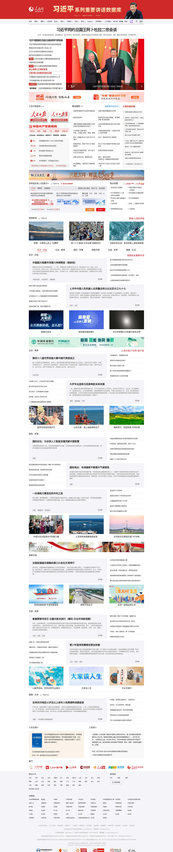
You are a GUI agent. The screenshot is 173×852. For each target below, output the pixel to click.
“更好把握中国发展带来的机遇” (120, 454)
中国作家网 (57, 818)
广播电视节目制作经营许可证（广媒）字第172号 (103, 836)
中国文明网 (131, 803)
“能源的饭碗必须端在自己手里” (133, 112)
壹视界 (57, 131)
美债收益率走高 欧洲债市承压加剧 (40, 470)
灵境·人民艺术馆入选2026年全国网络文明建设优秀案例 (109, 751)
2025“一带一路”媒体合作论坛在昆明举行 (45, 755)
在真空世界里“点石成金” (106, 150)
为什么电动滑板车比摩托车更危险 (121, 720)
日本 (111, 778)
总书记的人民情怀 (117, 187)
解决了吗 (94, 188)
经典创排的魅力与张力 (117, 636)
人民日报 (33, 727)
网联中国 (96, 250)
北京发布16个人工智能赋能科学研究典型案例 (43, 296)
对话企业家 (36, 279)
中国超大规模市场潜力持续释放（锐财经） (54, 262)
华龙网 (43, 814)
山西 (48, 778)
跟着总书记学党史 (87, 15)
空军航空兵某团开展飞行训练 (127, 537)
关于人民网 (52, 825)
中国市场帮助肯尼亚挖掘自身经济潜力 (122, 449)
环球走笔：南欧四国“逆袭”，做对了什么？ (123, 444)
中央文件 (98, 15)
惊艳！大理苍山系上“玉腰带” (46, 243)
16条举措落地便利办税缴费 (118, 265)
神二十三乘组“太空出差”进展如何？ (86, 243)
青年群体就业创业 (117, 209)
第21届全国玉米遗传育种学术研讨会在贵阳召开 (125, 580)
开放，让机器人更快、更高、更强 (84, 133)
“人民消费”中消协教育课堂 (45, 719)
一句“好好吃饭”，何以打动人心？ (134, 164)
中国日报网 (81, 806)
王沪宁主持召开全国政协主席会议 (41, 52)
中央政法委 (69, 799)
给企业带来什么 (52, 77)
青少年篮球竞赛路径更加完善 (85, 645)
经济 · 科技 (42, 250)
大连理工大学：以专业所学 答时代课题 (41, 381)
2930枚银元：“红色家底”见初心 (49, 161)
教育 (36, 350)
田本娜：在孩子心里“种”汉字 (38, 397)
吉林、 (96, 193)
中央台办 (80, 799)
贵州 (98, 781)
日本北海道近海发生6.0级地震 (38, 475)
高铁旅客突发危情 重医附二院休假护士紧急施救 (125, 575)
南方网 (129, 814)
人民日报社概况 (42, 825)
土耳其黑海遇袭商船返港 (86, 537)
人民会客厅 (44, 279)
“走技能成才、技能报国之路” (119, 355)
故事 (44, 131)
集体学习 (48, 135)
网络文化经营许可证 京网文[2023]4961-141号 (72, 839)
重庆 (86, 781)
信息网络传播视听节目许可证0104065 (47, 839)
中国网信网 (118, 803)
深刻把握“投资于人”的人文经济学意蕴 (51, 141)
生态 (76, 305)
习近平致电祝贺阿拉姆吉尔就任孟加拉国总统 (45, 44)
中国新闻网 (94, 806)
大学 (83, 401)
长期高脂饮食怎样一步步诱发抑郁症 (121, 710)
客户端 (115, 21)
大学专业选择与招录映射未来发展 (87, 384)
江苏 (86, 778)
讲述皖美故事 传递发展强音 (46, 605)
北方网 (117, 814)
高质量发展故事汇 (86, 332)
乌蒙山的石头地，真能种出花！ (83, 157)
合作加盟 (89, 825)
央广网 (68, 810)
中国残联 (31, 818)
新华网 (31, 806)
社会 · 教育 (60, 250)
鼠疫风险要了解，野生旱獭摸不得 (39, 306)
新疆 (67, 785)
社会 (31, 350)
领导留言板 (34, 183)
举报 (125, 21)
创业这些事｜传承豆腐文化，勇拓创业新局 (123, 570)
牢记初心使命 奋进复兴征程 (118, 199)
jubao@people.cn (105, 829)
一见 (50, 131)
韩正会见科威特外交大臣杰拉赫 (40, 55)
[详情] (96, 745)
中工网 (55, 810)
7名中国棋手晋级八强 (36, 662)
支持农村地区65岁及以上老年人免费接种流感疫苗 (58, 702)
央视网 (43, 806)
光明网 (55, 806)
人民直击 (132, 209)
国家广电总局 (69, 803)
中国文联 (43, 818)
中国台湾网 (106, 810)
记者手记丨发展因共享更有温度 (108, 159)
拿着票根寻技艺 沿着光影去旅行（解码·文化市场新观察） (62, 619)
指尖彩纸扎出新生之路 (117, 365)
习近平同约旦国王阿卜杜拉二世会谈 (86, 30)
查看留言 (89, 209)
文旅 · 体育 (113, 250)
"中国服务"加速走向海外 (37, 77)
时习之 (32, 131)
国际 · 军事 (78, 250)
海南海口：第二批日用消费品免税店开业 (107, 86)
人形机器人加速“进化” (80, 130)
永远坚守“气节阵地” (116, 490)
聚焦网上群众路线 (84, 188)
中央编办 (93, 799)
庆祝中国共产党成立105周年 (135, 189)
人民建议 (43, 183)
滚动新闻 (77, 401)
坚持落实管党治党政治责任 (47, 146)
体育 (43, 635)
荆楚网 (92, 814)
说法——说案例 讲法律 (136, 203)
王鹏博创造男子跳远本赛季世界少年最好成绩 (43, 652)
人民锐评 (49, 21)
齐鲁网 (55, 814)
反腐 (34, 156)
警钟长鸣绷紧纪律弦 (45, 156)
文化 (34, 635)
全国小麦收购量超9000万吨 (107, 111)
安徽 (98, 778)
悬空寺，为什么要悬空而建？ (133, 146)
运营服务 (81, 825)
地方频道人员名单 (34, 789)
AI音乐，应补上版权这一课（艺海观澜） (123, 631)
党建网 (105, 818)
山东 (42, 781)
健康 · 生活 (131, 250)
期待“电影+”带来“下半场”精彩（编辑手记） (123, 616)
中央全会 (32, 135)
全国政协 (43, 803)
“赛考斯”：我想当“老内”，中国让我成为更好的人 (134, 119)
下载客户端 (56, 183)
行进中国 (114, 203)
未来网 (129, 810)
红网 (67, 814)
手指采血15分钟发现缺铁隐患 (119, 715)
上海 (80, 778)
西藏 (36, 785)
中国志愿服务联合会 (84, 818)
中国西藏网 (118, 810)
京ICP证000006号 (112, 839)
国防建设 (40, 510)
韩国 (119, 778)
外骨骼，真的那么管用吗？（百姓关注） (123, 699)
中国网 (105, 806)
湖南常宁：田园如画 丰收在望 (127, 427)
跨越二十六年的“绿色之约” (118, 459)
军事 (36, 434)
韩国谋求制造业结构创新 (37, 485)
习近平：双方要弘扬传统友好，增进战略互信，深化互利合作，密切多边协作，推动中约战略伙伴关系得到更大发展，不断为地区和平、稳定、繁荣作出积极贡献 (82, 35)
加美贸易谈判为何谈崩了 (37, 480)
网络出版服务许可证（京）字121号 (96, 839)
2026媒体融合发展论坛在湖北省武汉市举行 (46, 752)
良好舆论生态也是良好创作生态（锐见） (123, 621)
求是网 (31, 810)
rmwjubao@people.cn (112, 832)
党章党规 (56, 135)
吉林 (67, 778)
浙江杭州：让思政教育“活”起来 (38, 391)
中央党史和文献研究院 (134, 799)
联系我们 (132, 825)
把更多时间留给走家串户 (118, 360)
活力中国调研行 (134, 198)
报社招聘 (60, 825)
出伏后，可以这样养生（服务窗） (121, 705)
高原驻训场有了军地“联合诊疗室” (120, 496)
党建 (34, 146)
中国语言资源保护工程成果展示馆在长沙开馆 (124, 626)
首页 (30, 21)
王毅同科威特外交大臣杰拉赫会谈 (84, 111)
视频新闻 (33, 218)
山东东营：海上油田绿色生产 (86, 427)
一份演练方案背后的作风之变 (47, 493)
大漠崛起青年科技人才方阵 (118, 501)
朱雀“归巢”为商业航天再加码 (38, 286)
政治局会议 (40, 135)
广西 (73, 781)
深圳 (73, 785)
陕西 (42, 785)
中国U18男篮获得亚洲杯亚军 (133, 158)
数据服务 (103, 825)
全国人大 (31, 803)
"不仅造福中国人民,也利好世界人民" (42, 80)
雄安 (80, 785)
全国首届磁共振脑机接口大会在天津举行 (53, 563)
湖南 (61, 781)
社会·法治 (35, 375)
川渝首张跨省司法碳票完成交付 (120, 280)
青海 (55, 785)
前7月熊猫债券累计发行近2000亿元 (121, 260)
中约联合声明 (132, 35)
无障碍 (121, 21)
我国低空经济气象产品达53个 (38, 301)
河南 (48, 781)
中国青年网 (118, 806)
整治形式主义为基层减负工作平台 (42, 166)
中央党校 (117, 799)
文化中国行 (127, 688)
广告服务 (74, 825)
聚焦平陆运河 (86, 605)
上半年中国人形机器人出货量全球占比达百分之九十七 (98, 288)
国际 (31, 434)
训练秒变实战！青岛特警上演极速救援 (127, 243)
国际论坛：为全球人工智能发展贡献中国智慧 (55, 441)
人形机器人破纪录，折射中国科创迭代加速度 (43, 291)
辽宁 (61, 778)
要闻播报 (76, 106)
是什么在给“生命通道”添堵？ (133, 135)
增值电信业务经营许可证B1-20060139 (76, 836)
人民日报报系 (35, 106)
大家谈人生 (86, 688)
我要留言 (100, 209)
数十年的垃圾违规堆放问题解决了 (121, 371)
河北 (42, 778)
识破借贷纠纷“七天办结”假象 (119, 376)
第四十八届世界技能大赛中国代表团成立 (53, 358)
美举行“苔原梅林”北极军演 (118, 506)
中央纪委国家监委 (34, 799)
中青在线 (130, 806)
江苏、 (100, 193)
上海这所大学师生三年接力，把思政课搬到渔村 (125, 565)
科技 (71, 305)
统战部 (43, 799)
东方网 (92, 818)
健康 (34, 719)
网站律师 (117, 825)
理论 (34, 141)
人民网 (92, 727)
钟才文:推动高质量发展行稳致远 (45, 66)
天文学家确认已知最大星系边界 (127, 332)
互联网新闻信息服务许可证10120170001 (52, 836)
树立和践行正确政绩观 (136, 193)
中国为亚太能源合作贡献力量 (46, 537)
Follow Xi (76, 15)
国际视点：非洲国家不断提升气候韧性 (89, 467)
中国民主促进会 (70, 818)
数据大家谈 (46, 332)
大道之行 (65, 131)
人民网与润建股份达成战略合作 (102, 755)
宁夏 (61, 785)
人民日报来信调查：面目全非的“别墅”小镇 (134, 130)
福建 (30, 781)
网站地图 (117, 782)
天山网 (80, 814)
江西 (36, 781)
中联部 (55, 799)
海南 (80, 781)
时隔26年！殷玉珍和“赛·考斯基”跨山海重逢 (134, 153)
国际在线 (80, 810)
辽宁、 (91, 193)
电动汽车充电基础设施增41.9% (120, 270)
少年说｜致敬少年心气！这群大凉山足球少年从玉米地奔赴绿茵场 (134, 142)
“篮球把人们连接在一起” (36, 657)
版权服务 (96, 825)
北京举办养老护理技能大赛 (118, 560)
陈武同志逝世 (77, 117)
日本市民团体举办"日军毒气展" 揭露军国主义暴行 (40, 88)
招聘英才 (67, 825)
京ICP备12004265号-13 (125, 836)
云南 (86, 195)
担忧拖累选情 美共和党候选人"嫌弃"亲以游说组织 (45, 464)
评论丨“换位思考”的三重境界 (107, 137)
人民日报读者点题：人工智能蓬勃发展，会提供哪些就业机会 (134, 124)
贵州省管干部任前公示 (46, 151)
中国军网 (93, 810)
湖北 (55, 781)
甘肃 (48, 785)
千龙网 (31, 814)
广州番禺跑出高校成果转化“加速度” (40, 402)
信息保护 (125, 825)
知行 (38, 131)
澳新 (126, 778)
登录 (141, 21)
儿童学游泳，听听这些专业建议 (46, 688)
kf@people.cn (69, 832)
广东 (67, 781)
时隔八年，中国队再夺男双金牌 (39, 642)
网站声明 (110, 825)
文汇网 (105, 814)
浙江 (92, 778)
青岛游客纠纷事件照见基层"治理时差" (49, 84)
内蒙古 (55, 778)
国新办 (105, 803)
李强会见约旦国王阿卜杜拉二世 (40, 48)
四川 (92, 781)
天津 (36, 778)
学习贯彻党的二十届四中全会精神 (117, 194)
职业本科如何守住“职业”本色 (38, 386)
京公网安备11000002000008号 (127, 839)
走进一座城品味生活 (127, 605)
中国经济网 (69, 806)
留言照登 (102, 188)
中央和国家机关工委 (108, 799)
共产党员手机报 (61, 166)
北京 (30, 778)
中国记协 (93, 803)
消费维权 (52, 279)
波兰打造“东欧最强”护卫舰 (118, 511)
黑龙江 (74, 778)
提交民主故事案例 (68, 183)
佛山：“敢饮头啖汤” (104, 157)
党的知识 (63, 135)
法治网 (43, 810)
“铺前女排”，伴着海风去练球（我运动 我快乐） (44, 647)
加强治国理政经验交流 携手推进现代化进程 (124, 438)
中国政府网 (57, 803)
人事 (34, 151)
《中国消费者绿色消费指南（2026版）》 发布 (124, 275)
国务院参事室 (82, 803)
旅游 (39, 635)
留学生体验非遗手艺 (46, 427)
